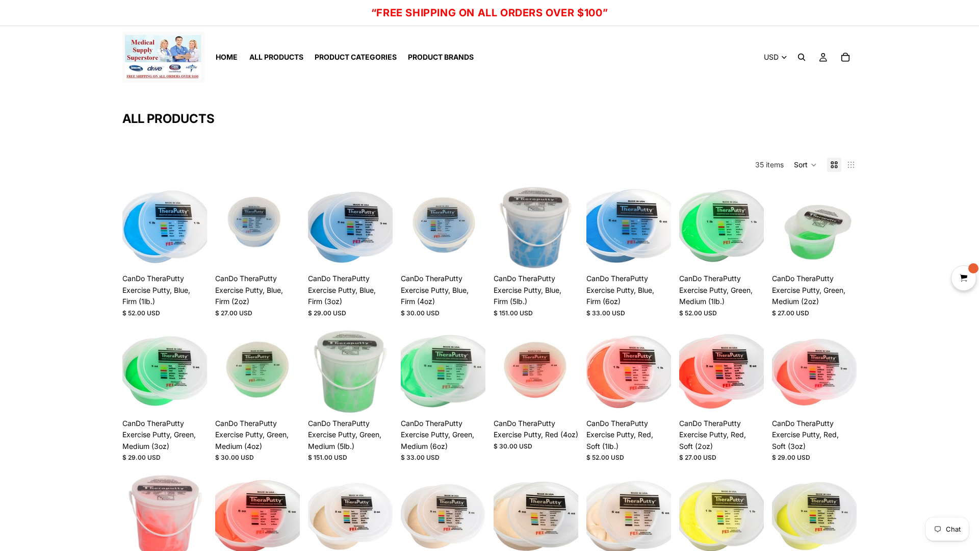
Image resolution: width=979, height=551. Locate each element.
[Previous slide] (133, 226)
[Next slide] (196, 226)
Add (199, 252)
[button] (805, 165)
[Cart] (845, 57)
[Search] (801, 57)
